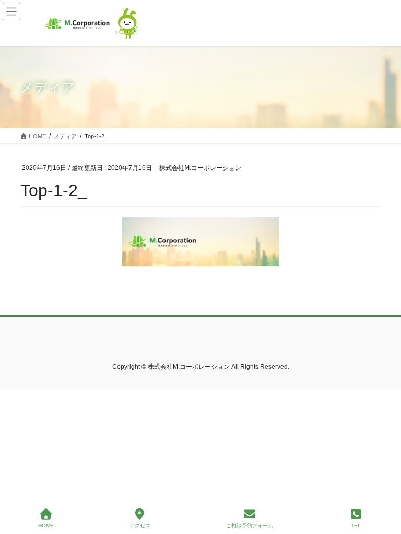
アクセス (139, 525)
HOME (46, 525)
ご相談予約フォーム (249, 525)
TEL (356, 525)
